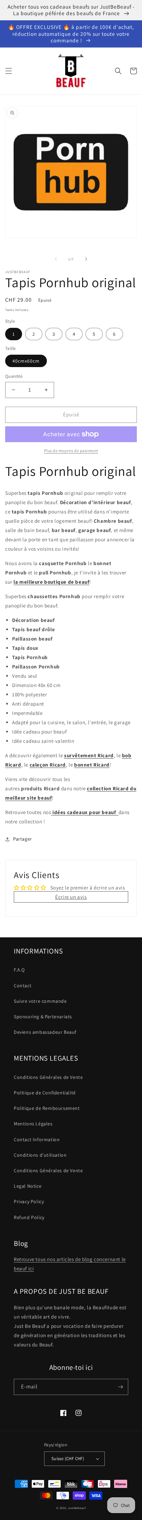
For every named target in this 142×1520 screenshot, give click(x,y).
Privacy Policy (29, 1201)
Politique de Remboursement (47, 1108)
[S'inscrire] (120, 1387)
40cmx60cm (26, 361)
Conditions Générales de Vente (48, 1077)
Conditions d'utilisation (40, 1155)
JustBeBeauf (77, 1508)
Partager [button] (22, 839)
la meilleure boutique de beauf (51, 582)
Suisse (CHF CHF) (67, 1458)
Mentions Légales (33, 1124)
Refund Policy (29, 1217)
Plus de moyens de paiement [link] (71, 450)
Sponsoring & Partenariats (43, 1016)
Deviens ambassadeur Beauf (45, 1032)
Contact (22, 985)
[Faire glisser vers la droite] (86, 259)
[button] (8, 71)
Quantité (13, 376)
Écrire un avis (71, 897)
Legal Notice (27, 1186)
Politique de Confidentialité (45, 1093)
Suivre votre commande (40, 1001)
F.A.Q (19, 970)
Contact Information (37, 1139)
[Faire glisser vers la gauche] (55, 259)
